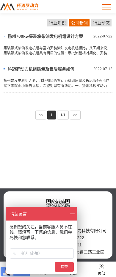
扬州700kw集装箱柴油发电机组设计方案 (45, 36)
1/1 (62, 115)
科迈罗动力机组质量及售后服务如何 (41, 69)
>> (75, 115)
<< (41, 115)
